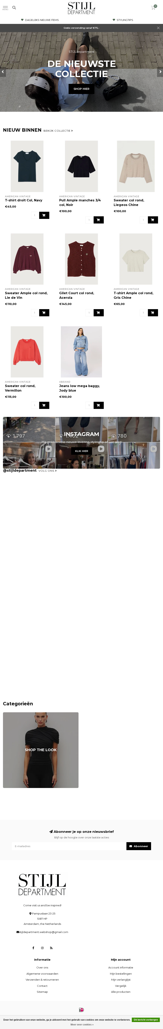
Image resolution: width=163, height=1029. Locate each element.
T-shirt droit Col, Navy (23, 200)
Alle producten (120, 991)
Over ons (42, 967)
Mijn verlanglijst (121, 979)
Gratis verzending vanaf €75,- (81, 27)
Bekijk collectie (57, 130)
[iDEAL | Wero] (81, 1010)
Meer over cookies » (82, 1024)
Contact (42, 985)
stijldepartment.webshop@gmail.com (43, 932)
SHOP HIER (81, 89)
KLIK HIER (81, 451)
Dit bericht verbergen (146, 1019)
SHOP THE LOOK (14, 714)
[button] (3, 72)
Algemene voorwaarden (42, 973)
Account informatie (120, 967)
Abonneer (140, 846)
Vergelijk (120, 985)
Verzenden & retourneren (42, 979)
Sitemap (42, 991)
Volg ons (47, 470)
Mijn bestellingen (121, 973)
